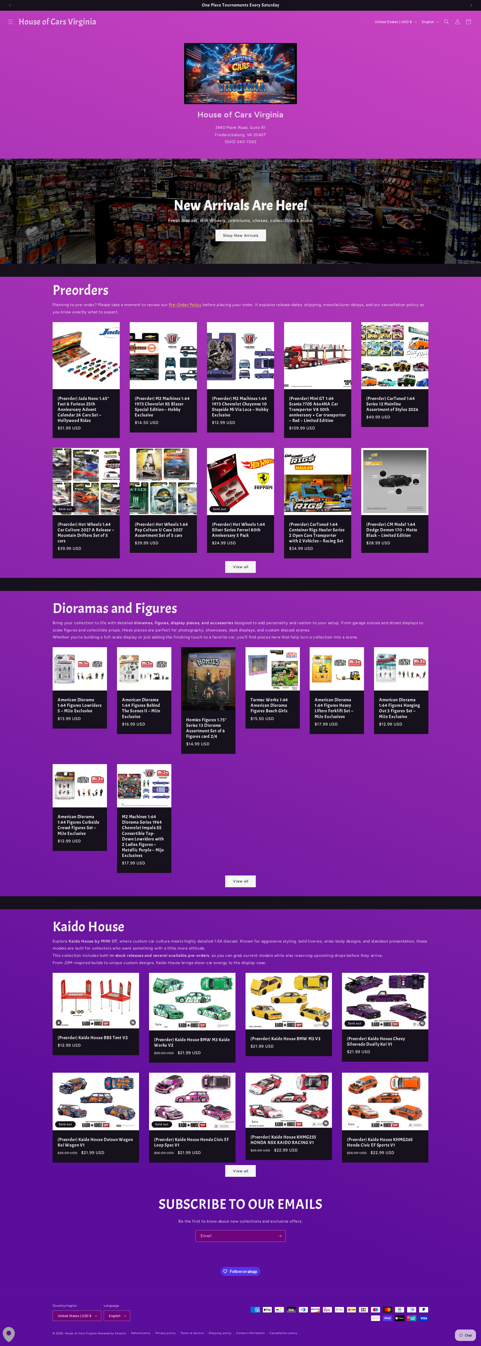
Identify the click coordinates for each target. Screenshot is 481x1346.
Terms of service (192, 1333)
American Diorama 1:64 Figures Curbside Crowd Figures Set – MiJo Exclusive (78, 825)
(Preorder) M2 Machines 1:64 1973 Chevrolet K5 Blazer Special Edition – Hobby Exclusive (162, 407)
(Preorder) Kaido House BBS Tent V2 (93, 1038)
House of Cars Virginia (81, 1333)
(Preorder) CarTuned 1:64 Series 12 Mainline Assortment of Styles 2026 (392, 404)
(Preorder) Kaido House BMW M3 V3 (286, 1039)
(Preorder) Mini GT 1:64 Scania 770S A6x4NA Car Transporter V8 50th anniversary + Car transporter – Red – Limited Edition (317, 409)
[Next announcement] (471, 5)
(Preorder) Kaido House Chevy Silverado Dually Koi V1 (376, 1041)
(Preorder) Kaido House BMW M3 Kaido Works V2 (192, 1042)
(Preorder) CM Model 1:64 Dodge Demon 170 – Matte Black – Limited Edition (391, 530)
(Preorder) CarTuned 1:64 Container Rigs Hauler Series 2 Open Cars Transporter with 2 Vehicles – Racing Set (317, 533)
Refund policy (141, 1333)
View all (240, 567)
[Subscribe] (279, 1236)
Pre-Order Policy (185, 304)
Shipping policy (220, 1333)
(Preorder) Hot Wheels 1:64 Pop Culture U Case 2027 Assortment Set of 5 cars (161, 530)
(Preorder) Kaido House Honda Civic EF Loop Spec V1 (191, 1142)
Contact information (250, 1333)
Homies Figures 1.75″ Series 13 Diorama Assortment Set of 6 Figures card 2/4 (206, 728)
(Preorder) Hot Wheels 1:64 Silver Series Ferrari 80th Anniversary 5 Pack (238, 530)
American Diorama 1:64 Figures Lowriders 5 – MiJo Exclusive (79, 705)
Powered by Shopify (112, 1333)
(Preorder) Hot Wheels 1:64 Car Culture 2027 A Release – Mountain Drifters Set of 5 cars (86, 533)
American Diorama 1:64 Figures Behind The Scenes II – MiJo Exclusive (141, 708)
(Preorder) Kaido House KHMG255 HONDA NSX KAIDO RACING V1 (283, 1140)
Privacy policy (166, 1333)
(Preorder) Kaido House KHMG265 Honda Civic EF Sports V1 (380, 1142)
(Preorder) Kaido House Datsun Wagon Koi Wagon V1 (95, 1142)
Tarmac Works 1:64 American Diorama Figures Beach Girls (269, 705)
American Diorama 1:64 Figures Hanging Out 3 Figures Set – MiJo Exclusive (399, 708)
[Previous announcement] (9, 5)
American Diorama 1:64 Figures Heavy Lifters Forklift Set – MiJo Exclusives (334, 708)
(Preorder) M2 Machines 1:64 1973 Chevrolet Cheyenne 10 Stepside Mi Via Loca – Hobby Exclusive (240, 407)
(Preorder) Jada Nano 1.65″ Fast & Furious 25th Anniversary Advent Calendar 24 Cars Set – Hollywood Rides (83, 409)
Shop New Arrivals (240, 235)
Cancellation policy (283, 1333)
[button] (10, 21)
